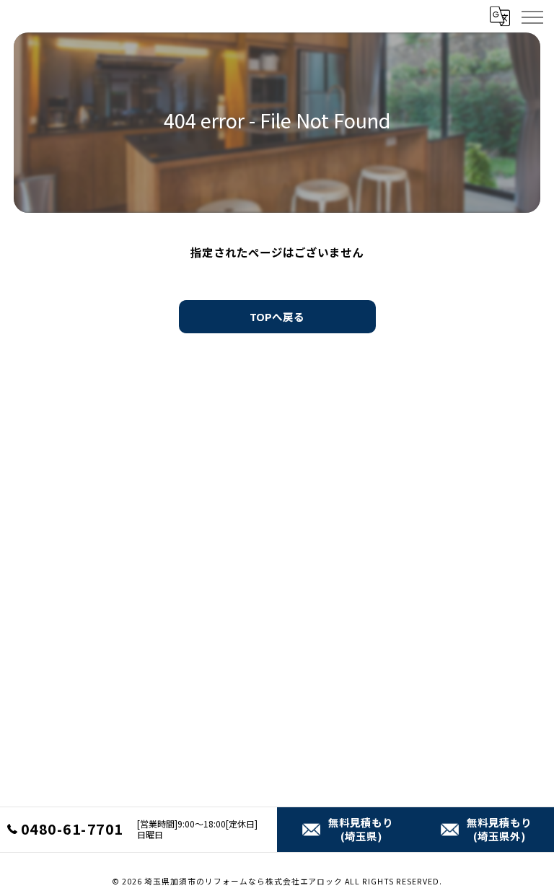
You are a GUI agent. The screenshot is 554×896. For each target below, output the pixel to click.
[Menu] (531, 16)
